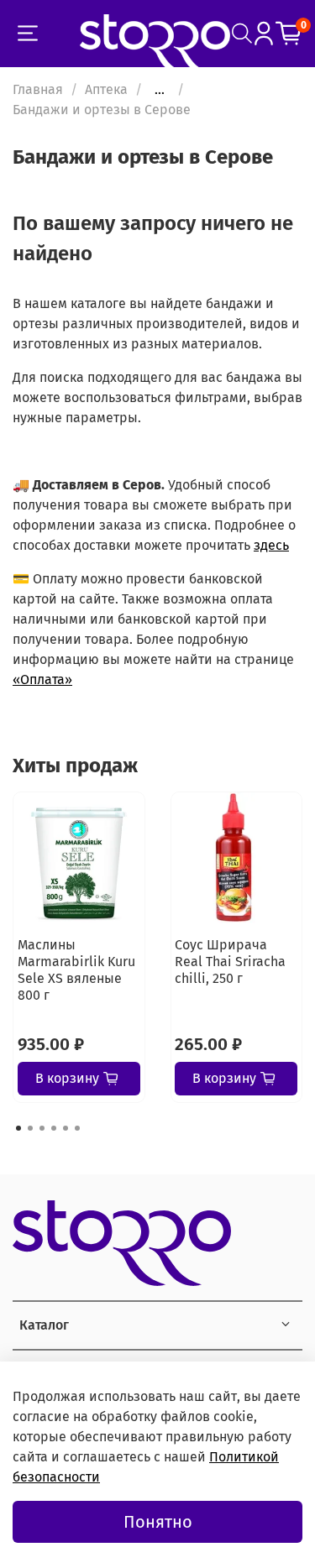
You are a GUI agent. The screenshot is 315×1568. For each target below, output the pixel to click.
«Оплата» (42, 679)
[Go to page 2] (30, 1128)
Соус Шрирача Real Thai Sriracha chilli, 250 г (230, 960)
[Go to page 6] (77, 1128)
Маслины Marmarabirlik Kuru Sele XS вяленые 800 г (76, 969)
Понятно (157, 1522)
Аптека (106, 89)
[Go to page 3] (42, 1128)
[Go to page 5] (65, 1128)
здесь (271, 545)
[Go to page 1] (18, 1128)
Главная (38, 89)
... (160, 89)
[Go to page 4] (53, 1128)
